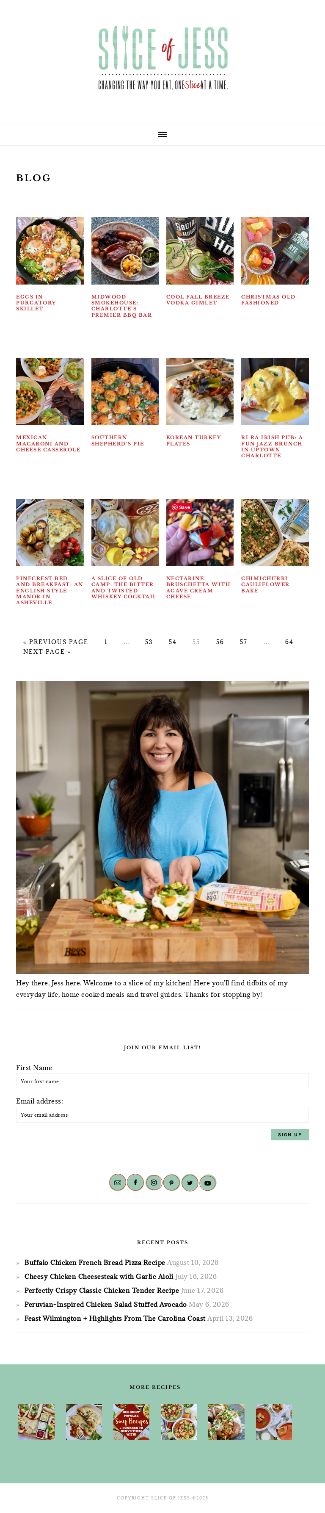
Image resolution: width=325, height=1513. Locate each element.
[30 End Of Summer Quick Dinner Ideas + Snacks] (36, 1422)
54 (173, 642)
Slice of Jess (162, 59)
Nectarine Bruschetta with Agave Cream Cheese (198, 587)
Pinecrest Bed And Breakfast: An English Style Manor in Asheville (49, 590)
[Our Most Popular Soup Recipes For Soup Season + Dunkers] (131, 1422)
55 (196, 642)
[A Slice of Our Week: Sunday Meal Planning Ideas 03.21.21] (179, 1422)
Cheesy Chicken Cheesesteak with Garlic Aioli (99, 1276)
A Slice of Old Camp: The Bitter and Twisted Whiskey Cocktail (124, 587)
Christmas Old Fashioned (268, 300)
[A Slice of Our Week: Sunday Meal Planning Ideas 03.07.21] (84, 1422)
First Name (34, 1067)
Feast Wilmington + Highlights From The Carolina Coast (115, 1318)
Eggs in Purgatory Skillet (36, 303)
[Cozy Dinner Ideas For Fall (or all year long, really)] (226, 1422)
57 (244, 642)
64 (289, 642)
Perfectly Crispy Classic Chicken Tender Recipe (102, 1290)
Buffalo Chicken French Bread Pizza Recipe (95, 1262)
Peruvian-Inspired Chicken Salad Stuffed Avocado (106, 1304)
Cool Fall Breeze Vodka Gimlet (198, 300)
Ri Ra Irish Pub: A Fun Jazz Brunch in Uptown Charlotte (272, 446)
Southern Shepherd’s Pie (117, 440)
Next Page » (47, 652)
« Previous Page (55, 642)
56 (220, 642)
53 (149, 642)
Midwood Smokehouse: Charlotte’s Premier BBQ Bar (121, 306)
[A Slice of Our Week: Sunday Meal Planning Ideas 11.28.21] (274, 1422)
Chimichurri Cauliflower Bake (265, 584)
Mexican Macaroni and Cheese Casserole (48, 443)
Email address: (39, 1101)
